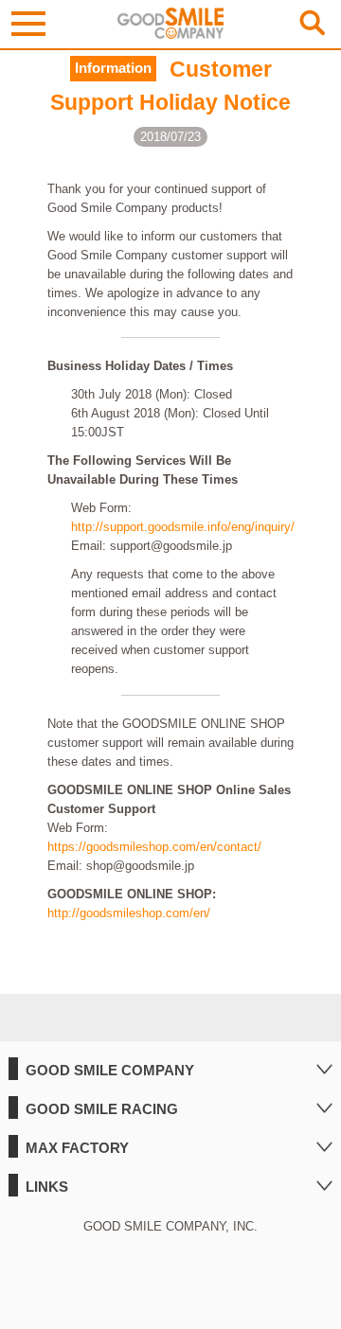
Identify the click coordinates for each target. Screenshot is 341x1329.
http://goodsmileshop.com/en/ (128, 913)
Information (113, 68)
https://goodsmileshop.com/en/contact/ (154, 847)
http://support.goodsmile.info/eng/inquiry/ (183, 527)
